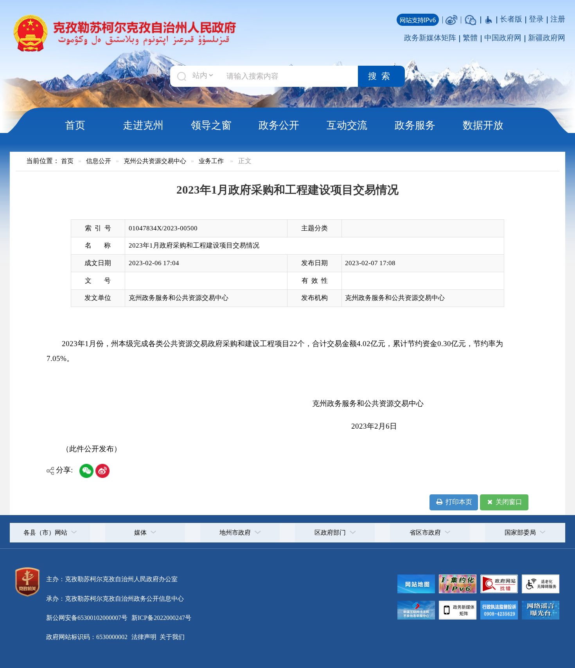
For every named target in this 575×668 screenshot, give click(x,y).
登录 (536, 19)
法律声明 (143, 637)
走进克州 (143, 125)
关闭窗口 (508, 502)
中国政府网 (502, 38)
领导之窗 (211, 125)
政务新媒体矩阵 (430, 38)
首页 (75, 125)
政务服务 (415, 125)
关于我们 (171, 637)
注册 (557, 19)
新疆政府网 (546, 38)
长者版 (511, 19)
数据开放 (483, 125)
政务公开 (279, 125)
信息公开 (98, 161)
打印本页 (458, 502)
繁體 (470, 38)
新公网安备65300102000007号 (87, 617)
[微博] (451, 19)
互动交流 (347, 125)
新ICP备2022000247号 (160, 617)
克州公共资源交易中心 (155, 161)
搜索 (381, 76)
